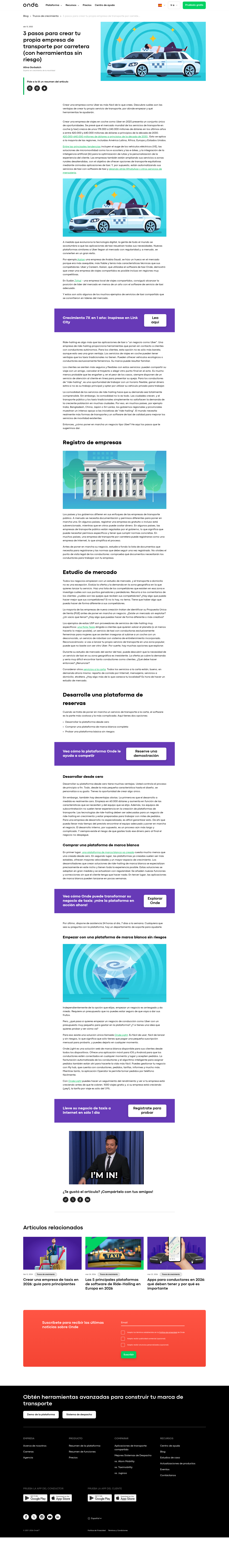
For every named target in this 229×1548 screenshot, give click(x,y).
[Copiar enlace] (65, 1200)
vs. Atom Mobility (124, 1461)
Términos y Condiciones (118, 1530)
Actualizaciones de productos (177, 1464)
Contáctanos (168, 1475)
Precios (87, 5)
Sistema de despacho (79, 1415)
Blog (26, 16)
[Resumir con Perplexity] (30, 90)
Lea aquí (155, 320)
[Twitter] (34, 1517)
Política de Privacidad (97, 1530)
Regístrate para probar (147, 1110)
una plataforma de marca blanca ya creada (108, 852)
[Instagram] (42, 1517)
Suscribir (129, 1355)
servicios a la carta (94, 669)
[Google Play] (35, 1497)
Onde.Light (121, 1035)
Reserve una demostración (146, 753)
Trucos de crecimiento (46, 16)
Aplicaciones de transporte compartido (130, 1448)
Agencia (28, 1458)
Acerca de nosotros (34, 1446)
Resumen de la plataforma (84, 1446)
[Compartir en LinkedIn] (87, 1202)
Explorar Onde (155, 901)
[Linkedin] (58, 1517)
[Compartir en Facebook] (80, 1202)
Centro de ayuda (105, 5)
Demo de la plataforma (41, 1415)
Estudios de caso (170, 1458)
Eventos (164, 1469)
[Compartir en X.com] (73, 1202)
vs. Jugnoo (120, 1473)
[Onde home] (30, 5)
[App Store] (62, 1497)
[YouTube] (50, 1517)
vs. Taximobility (123, 1467)
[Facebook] (26, 1517)
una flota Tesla (86, 627)
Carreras (28, 1452)
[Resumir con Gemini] (44, 90)
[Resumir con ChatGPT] (37, 90)
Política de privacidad (168, 1332)
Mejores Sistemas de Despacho (133, 1455)
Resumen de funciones (82, 1452)
